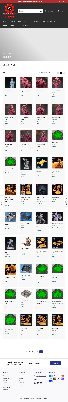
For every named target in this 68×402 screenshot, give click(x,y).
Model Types (16, 21)
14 (37, 351)
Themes (36, 21)
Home (4, 53)
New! (5, 21)
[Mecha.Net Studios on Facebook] (38, 383)
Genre (26, 21)
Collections (23, 26)
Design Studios (48, 21)
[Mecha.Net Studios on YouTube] (41, 383)
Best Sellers (8, 26)
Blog (20, 380)
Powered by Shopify (41, 398)
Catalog (21, 378)
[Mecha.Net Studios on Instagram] (35, 383)
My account (22, 385)
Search (20, 376)
